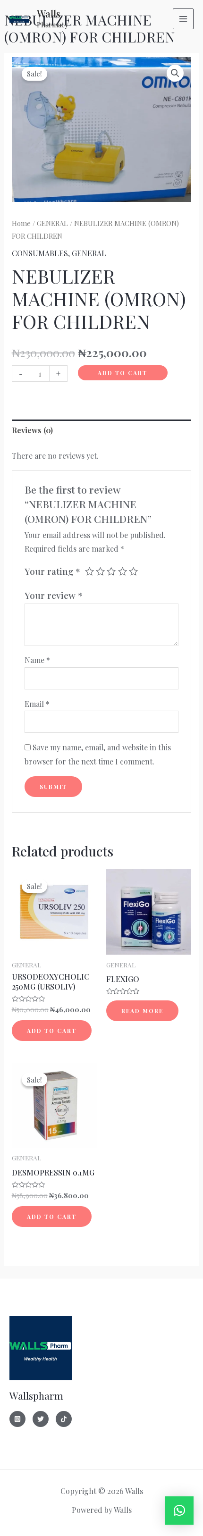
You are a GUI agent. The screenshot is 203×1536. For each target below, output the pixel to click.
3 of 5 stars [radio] (111, 571)
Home (21, 223)
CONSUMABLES (40, 253)
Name (37, 660)
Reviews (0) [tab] (32, 430)
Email (37, 704)
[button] (175, 73)
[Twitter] (41, 1419)
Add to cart (122, 373)
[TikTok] (64, 1419)
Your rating (52, 571)
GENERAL (52, 223)
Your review (54, 595)
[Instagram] (17, 1419)
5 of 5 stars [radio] (133, 571)
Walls (48, 13)
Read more (142, 1011)
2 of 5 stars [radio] (100, 571)
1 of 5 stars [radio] (89, 571)
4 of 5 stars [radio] (122, 571)
